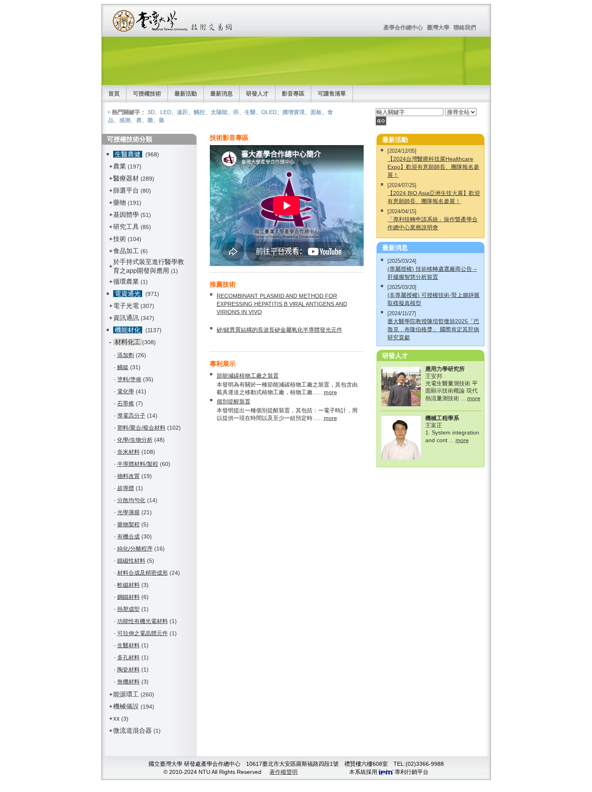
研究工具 (126, 226)
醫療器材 (127, 178)
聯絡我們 (464, 27)
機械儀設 (126, 706)
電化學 (125, 391)
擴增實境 (293, 112)
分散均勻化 (131, 500)
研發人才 (257, 93)
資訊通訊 (126, 317)
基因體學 (126, 214)
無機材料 (128, 681)
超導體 (125, 488)
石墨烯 (125, 403)
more (330, 392)
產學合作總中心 (403, 27)
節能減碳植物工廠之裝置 (248, 375)
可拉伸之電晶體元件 (142, 633)
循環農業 (126, 281)
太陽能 (219, 112)
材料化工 (127, 342)
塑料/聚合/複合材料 (141, 427)
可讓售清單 (332, 93)
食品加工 (126, 250)
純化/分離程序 (135, 548)
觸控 (199, 112)
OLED (269, 112)
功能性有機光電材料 (142, 621)
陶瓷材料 (128, 669)
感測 (124, 120)
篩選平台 (126, 190)
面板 (316, 112)
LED (165, 112)
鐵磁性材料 (131, 560)
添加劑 (125, 355)
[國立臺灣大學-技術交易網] (173, 20)
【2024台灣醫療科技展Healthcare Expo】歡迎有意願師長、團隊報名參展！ (433, 167)
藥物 (119, 202)
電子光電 (126, 305)
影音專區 (293, 93)
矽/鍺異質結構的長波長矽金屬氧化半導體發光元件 (279, 329)
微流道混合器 (132, 730)
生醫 (250, 112)
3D (151, 112)
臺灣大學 (438, 27)
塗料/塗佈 (129, 379)
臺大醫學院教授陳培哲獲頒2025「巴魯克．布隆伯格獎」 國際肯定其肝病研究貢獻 (433, 329)
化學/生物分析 (135, 440)
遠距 (182, 112)
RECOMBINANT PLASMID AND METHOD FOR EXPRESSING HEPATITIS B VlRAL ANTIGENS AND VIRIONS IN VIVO (282, 304)
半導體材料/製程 (137, 464)
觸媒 (122, 367)
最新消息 (221, 93)
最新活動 (185, 93)
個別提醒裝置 (233, 401)
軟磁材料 (128, 585)
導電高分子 (131, 415)
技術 (119, 238)
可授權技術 (147, 93)
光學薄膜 (128, 512)
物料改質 (128, 476)
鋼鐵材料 (128, 597)
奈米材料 (128, 452)
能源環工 (126, 694)
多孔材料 (128, 657)
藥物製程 (128, 524)
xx (116, 718)
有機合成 (128, 536)
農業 (119, 166)
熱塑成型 (128, 609)
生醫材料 (128, 645)
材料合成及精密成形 (142, 573)
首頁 (114, 93)
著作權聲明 (283, 772)
